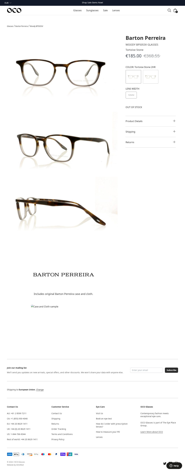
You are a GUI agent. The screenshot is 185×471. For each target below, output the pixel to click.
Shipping (55, 418)
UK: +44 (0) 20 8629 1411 (18, 429)
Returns (55, 423)
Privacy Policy (57, 439)
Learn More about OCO (151, 431)
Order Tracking (58, 429)
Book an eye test (104, 418)
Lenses (99, 437)
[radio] (131, 95)
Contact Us (56, 413)
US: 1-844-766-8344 (16, 434)
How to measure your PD (108, 431)
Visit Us (99, 413)
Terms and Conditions (62, 434)
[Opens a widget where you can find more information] (174, 466)
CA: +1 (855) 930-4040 (17, 418)
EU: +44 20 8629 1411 (17, 423)
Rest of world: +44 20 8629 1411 (22, 439)
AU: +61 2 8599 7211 (16, 413)
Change (40, 389)
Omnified (20, 465)
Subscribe (171, 370)
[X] (164, 463)
